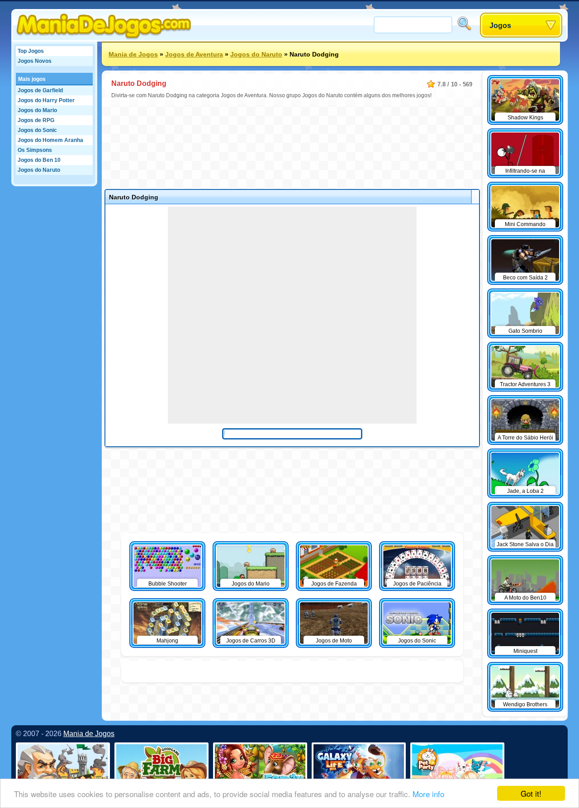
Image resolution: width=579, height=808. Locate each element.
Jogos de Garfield (40, 90)
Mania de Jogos (133, 54)
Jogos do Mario (37, 110)
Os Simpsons (35, 150)
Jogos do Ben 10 (39, 160)
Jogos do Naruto (39, 170)
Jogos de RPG (36, 120)
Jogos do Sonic (37, 130)
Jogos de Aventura (194, 54)
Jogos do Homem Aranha (50, 140)
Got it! (531, 793)
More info (428, 793)
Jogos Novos (35, 61)
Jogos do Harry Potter (46, 100)
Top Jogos (31, 51)
